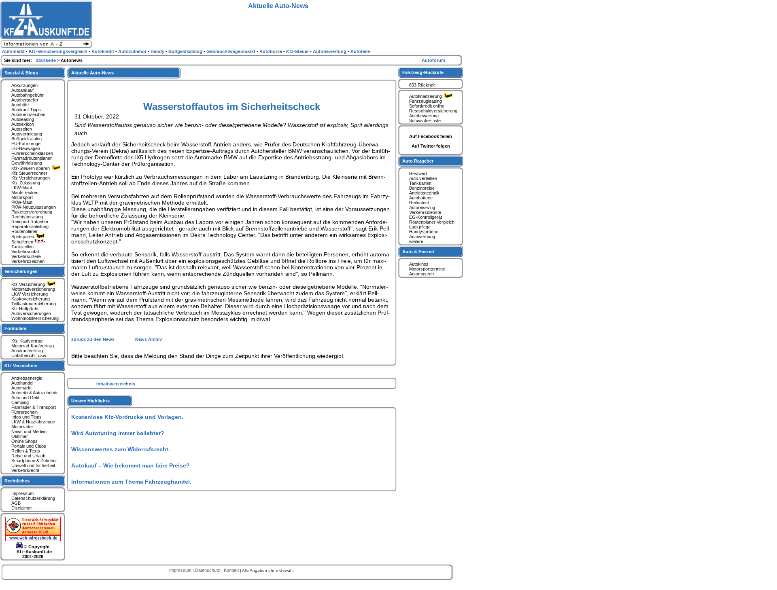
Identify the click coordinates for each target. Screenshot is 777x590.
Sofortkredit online (426, 106)
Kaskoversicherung (30, 298)
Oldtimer (19, 436)
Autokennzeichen (28, 114)
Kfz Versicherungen (30, 178)
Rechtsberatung (27, 216)
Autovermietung (26, 133)
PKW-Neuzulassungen (33, 207)
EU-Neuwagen (25, 148)
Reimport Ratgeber (30, 221)
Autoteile (360, 51)
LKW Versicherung (29, 294)
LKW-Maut (21, 187)
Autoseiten (21, 129)
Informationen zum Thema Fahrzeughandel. (131, 481)
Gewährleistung (26, 163)
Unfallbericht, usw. (29, 355)
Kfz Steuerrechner (29, 173)
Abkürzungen (24, 85)
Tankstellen (22, 246)
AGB (16, 503)
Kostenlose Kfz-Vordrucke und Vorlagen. (127, 417)
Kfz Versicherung (28, 284)
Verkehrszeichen (28, 261)
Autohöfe (20, 104)
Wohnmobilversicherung (35, 318)
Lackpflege (420, 226)
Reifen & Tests (25, 450)
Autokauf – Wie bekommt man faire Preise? (130, 465)
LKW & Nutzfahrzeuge (33, 421)
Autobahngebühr (27, 95)
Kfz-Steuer (298, 51)
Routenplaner (24, 231)
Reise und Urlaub (28, 455)
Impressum (22, 493)
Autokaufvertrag (27, 350)
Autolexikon (22, 124)
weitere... (418, 241)
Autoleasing (22, 119)
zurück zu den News (93, 339)
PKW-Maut (21, 202)
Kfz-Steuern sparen (31, 168)
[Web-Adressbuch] (33, 539)
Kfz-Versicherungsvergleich (59, 51)
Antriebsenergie (26, 378)
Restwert (418, 173)
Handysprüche (423, 231)
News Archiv (148, 339)
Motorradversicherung (33, 289)
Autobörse (271, 51)
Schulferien (22, 241)
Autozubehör (133, 51)
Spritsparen (23, 236)
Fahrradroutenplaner (31, 158)
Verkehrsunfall (25, 251)
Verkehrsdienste (425, 212)
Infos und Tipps (26, 416)
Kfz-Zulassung (25, 182)
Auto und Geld (25, 397)
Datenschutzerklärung (33, 498)
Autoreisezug (422, 207)
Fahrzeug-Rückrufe (423, 72)
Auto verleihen (423, 178)
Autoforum (433, 60)
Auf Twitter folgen (431, 146)
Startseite (46, 60)
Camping (20, 402)
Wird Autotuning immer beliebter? (117, 433)
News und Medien (29, 431)
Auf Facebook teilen (430, 136)
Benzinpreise (422, 188)
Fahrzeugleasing (425, 101)
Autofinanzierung (426, 96)
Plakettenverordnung (31, 211)
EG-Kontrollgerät (425, 217)
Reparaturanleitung (30, 226)
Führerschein (24, 412)
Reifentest (419, 202)
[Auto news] (46, 47)
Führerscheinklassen (32, 153)
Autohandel (22, 383)
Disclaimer (21, 507)
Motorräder (22, 426)
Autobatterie (421, 197)
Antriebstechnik (424, 192)
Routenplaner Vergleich (431, 222)
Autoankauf (22, 90)
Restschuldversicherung (433, 110)
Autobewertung (424, 115)
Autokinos (419, 264)
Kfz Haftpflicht (24, 308)
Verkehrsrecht (25, 470)
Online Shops (24, 441)
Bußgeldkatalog (26, 138)
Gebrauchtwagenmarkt (231, 51)
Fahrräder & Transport (33, 407)
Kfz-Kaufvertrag (26, 340)
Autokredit (103, 51)
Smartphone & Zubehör (34, 460)
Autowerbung (422, 236)
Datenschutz (208, 570)
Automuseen (421, 273)
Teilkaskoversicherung (33, 303)
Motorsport (22, 197)
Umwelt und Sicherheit (33, 465)
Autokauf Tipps (26, 109)
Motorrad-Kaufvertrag (32, 345)
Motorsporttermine (427, 268)
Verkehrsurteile (26, 256)
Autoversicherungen (31, 313)
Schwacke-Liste (425, 120)
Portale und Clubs (28, 446)
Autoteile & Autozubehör (34, 392)
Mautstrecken (24, 192)
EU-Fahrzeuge (25, 143)
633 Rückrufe (422, 84)
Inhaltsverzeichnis (115, 383)
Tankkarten (420, 183)
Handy (158, 51)
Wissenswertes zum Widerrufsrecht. (120, 449)
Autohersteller (24, 99)
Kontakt (232, 570)
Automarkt (21, 387)
